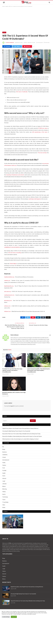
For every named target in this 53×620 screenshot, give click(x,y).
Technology (5, 497)
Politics (4, 491)
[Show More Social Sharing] (33, 46)
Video (3, 504)
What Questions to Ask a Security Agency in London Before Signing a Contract (20, 439)
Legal (3, 481)
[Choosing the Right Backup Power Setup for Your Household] (6, 595)
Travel (3, 499)
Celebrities (4, 454)
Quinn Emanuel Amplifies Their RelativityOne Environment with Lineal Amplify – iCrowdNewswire (38, 370)
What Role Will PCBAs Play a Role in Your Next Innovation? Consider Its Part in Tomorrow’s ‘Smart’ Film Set (14, 326)
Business (4, 452)
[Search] (49, 2)
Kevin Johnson (10, 42)
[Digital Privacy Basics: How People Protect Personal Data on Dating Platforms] (6, 588)
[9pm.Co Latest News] (26, 2)
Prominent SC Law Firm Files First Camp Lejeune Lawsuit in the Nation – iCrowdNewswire (12, 370)
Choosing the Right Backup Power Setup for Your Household (16, 431)
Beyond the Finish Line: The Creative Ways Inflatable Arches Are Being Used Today (21, 433)
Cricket (4, 457)
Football (4, 470)
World (3, 507)
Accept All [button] (14, 616)
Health (6, 6)
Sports (4, 494)
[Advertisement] (26, 19)
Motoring (4, 489)
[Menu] (4, 2)
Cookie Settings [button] (6, 616)
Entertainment (5, 460)
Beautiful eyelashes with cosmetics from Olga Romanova (14, 393)
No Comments (40, 42)
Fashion (4, 465)
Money (4, 486)
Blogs (3, 449)
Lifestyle (4, 483)
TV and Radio (5, 502)
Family (3, 462)
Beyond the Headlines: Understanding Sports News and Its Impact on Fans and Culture (22, 436)
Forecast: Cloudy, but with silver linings (38, 325)
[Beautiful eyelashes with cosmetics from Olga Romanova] (14, 384)
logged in (12, 406)
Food (3, 467)
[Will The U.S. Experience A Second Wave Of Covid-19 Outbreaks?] (26, 61)
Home (3, 6)
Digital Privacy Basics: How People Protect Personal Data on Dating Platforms (20, 428)
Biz (3, 446)
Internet (4, 478)
